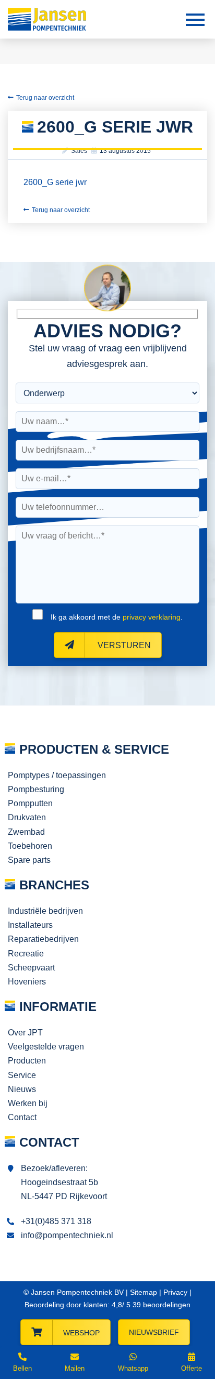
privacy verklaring (152, 617)
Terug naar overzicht (45, 97)
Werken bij (27, 1103)
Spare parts (29, 860)
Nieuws (22, 1089)
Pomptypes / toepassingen (57, 775)
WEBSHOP (81, 1333)
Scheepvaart (31, 967)
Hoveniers (27, 981)
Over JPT (25, 1032)
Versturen (123, 645)
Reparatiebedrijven (43, 939)
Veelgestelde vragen (46, 1046)
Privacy (175, 1292)
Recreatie (26, 953)
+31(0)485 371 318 (56, 1221)
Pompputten (30, 803)
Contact (22, 1117)
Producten (27, 1060)
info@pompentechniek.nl (67, 1235)
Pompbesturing (36, 789)
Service (22, 1075)
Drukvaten (27, 817)
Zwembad (26, 832)
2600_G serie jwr (55, 182)
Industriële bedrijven (45, 911)
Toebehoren (30, 846)
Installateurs (30, 925)
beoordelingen (160, 1305)
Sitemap (143, 1292)
